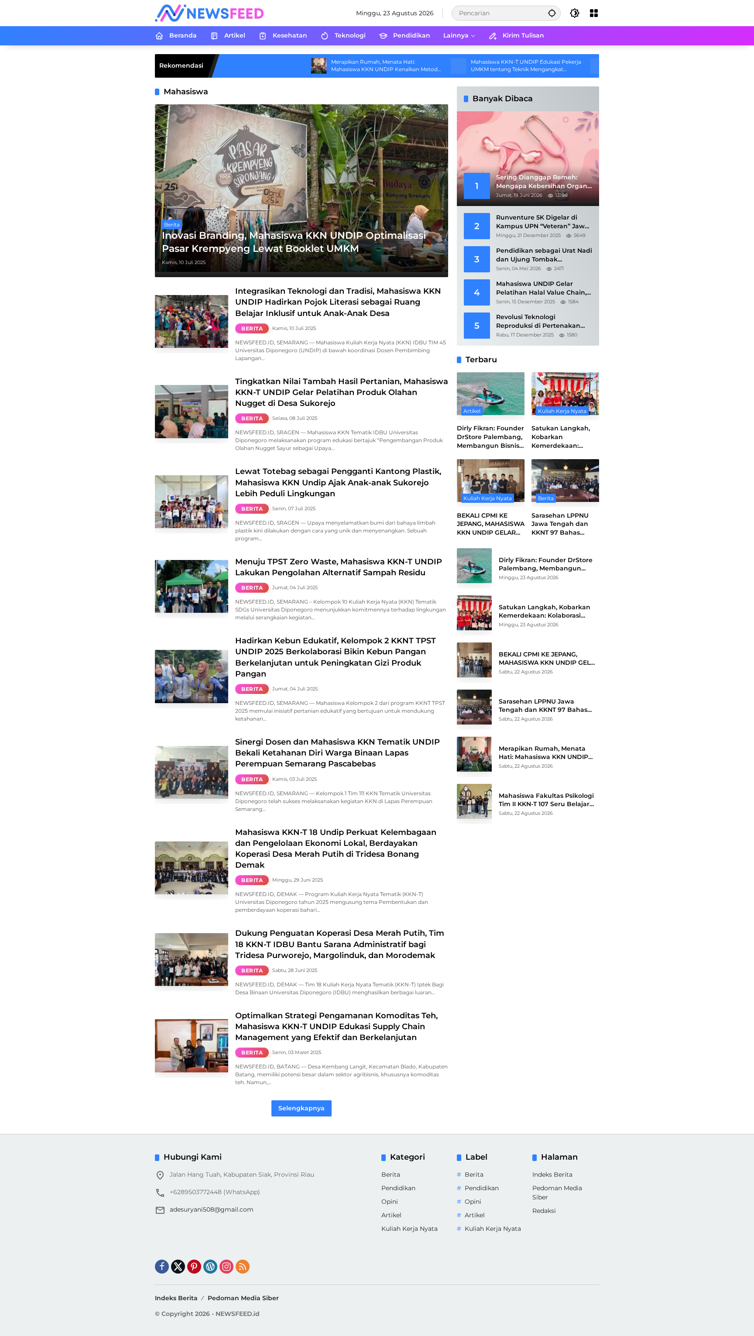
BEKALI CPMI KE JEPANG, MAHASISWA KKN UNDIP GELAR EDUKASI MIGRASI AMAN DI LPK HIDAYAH (490, 524)
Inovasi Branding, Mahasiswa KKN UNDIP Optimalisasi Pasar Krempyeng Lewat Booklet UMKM (294, 242)
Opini (389, 1201)
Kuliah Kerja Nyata (562, 411)
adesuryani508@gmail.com (212, 1209)
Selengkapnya (301, 1108)
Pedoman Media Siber (243, 1298)
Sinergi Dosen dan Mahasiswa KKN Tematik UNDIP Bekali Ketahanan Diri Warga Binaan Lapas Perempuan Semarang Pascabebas (337, 753)
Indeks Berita (552, 1174)
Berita (172, 224)
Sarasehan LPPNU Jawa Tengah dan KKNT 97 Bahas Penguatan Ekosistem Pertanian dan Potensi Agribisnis (564, 524)
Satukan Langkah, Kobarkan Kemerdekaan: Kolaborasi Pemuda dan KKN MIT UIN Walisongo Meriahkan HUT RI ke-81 (562, 437)
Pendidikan (398, 1188)
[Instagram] (226, 1267)
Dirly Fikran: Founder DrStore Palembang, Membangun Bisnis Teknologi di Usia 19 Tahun (490, 437)
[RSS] (243, 1267)
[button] (552, 13)
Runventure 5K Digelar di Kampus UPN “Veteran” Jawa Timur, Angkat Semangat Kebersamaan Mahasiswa (542, 221)
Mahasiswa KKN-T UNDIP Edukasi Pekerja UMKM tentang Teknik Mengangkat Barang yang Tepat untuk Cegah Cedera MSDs (463, 65)
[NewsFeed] (209, 13)
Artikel (471, 411)
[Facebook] (162, 1267)
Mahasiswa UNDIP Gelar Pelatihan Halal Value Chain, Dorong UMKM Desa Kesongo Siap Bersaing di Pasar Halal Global (543, 288)
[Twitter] (178, 1267)
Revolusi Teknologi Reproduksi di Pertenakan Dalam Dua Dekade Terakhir (541, 321)
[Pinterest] (194, 1267)
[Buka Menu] (594, 13)
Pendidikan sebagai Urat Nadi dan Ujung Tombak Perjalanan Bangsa (544, 255)
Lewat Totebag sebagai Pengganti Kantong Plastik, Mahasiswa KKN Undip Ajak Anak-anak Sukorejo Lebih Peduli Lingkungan (338, 482)
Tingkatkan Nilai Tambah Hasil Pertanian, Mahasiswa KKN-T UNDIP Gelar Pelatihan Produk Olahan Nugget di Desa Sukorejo (341, 392)
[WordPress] (210, 1267)
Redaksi (544, 1211)
